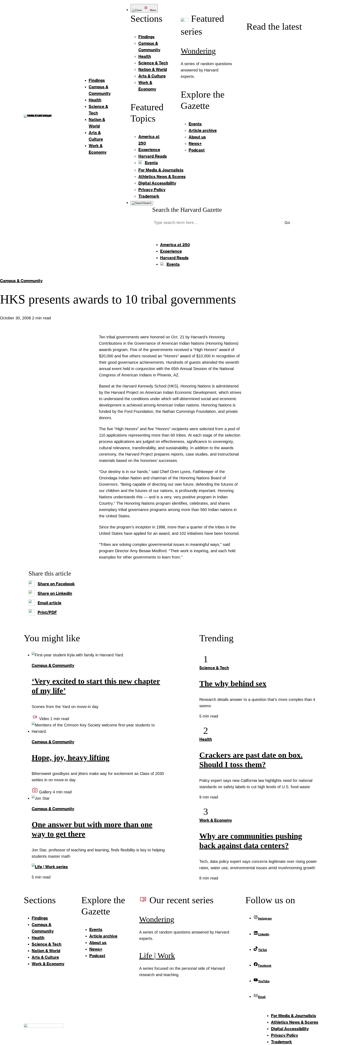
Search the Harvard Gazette (187, 209)
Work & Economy (215, 820)
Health (205, 739)
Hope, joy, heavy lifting (70, 757)
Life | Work (157, 955)
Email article (49, 602)
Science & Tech (214, 667)
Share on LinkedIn (55, 593)
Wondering (198, 51)
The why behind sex (232, 683)
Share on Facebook (56, 583)
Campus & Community (21, 280)
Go (287, 222)
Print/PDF (47, 612)
